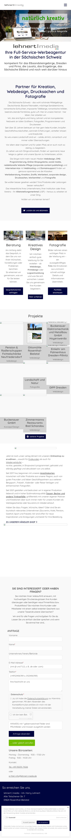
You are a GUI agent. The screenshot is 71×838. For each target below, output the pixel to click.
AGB (46, 833)
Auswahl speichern (29, 822)
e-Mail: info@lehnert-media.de (23, 776)
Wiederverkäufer (14, 462)
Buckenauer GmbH (11, 421)
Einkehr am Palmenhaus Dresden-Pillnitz (58, 352)
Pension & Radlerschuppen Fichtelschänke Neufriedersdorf (11, 352)
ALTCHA (30, 718)
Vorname (13, 635)
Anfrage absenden (21, 734)
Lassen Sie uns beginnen (37, 210)
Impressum (27, 833)
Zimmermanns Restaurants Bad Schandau (35, 423)
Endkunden (33, 459)
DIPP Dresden (57, 387)
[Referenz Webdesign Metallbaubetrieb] (58, 322)
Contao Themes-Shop (14, 5)
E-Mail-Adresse (16, 662)
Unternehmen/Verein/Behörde (23, 653)
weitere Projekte (37, 436)
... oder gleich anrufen (21, 742)
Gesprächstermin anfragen (13, 291)
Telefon (12, 671)
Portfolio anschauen (57, 291)
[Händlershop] (35, 525)
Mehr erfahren (35, 297)
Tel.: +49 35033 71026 (18, 767)
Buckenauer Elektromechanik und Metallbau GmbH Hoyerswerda (58, 332)
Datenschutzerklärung (37, 698)
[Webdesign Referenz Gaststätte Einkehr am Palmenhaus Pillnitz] (58, 345)
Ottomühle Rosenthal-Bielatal (35, 350)
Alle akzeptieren (43, 822)
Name (12, 644)
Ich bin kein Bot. (20, 714)
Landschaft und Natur (35, 381)
